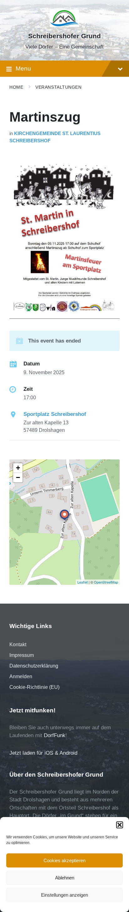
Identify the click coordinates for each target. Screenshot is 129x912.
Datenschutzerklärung (33, 665)
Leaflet (82, 581)
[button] (119, 825)
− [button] (18, 477)
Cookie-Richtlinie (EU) (34, 687)
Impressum (21, 655)
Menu (23, 68)
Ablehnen (64, 877)
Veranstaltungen (58, 87)
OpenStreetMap (106, 581)
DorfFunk (54, 735)
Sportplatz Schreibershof (54, 414)
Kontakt (17, 644)
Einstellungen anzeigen (64, 895)
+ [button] (18, 468)
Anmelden (20, 676)
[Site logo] (65, 25)
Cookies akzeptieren (64, 860)
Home (16, 87)
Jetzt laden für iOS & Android (43, 753)
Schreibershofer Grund (64, 36)
